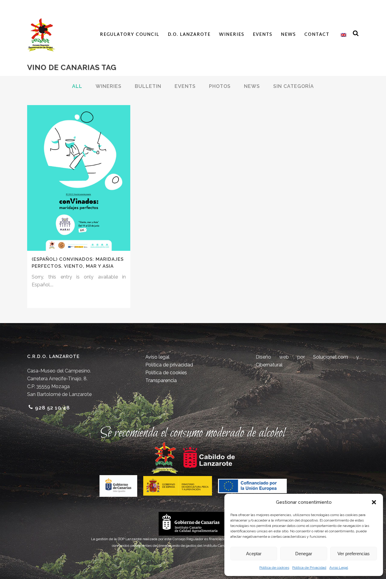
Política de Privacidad (309, 567)
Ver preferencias (353, 553)
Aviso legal (157, 357)
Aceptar (253, 553)
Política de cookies (274, 567)
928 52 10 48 (52, 408)
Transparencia (161, 380)
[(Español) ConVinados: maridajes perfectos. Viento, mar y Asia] (78, 178)
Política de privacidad (169, 365)
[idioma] (342, 35)
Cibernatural (269, 365)
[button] (374, 502)
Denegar (303, 553)
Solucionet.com (330, 357)
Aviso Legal (338, 567)
